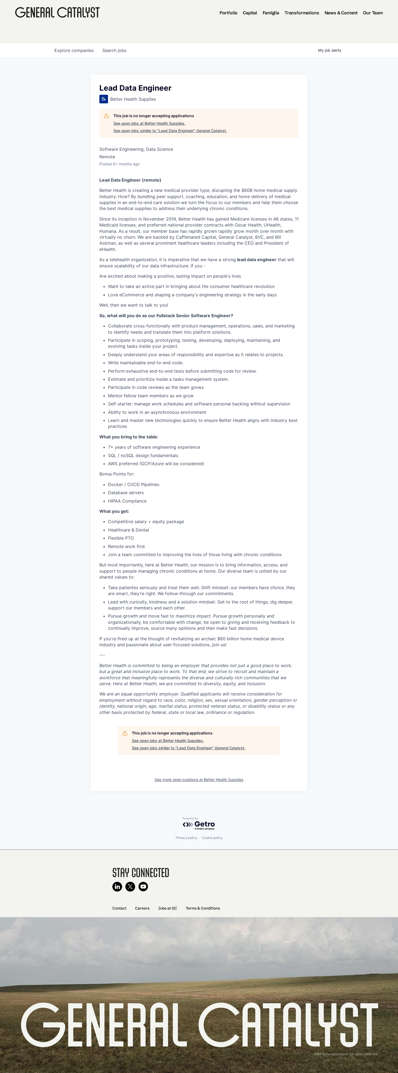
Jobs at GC (167, 908)
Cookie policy (212, 838)
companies (74, 50)
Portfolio (229, 12)
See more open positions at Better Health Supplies (199, 779)
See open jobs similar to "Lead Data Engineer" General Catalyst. (170, 130)
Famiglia (271, 12)
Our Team (373, 12)
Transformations (302, 12)
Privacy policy (186, 838)
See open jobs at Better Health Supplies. (149, 123)
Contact (119, 908)
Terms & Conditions (203, 908)
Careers (142, 908)
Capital (250, 12)
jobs (114, 50)
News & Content (341, 12)
